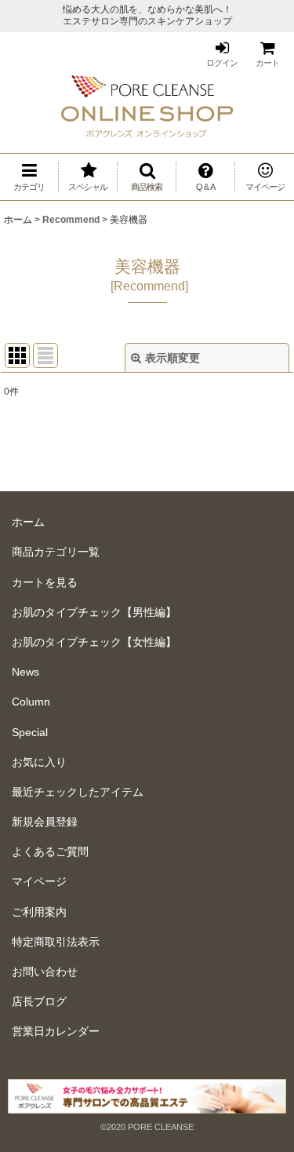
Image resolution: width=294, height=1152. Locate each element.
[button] (147, 177)
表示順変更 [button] (172, 358)
